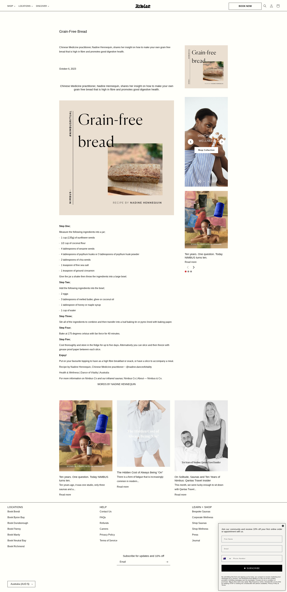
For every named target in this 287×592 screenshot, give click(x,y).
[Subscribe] (167, 561)
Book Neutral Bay (16, 540)
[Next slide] (222, 142)
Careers (104, 529)
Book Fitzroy (14, 529)
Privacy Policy (107, 534)
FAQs (103, 517)
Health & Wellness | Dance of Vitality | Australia (84, 372)
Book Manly (13, 534)
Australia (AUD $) (20, 584)
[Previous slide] (190, 142)
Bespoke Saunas (201, 511)
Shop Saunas (199, 523)
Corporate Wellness (202, 517)
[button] (245, 6)
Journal (196, 540)
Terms (224, 585)
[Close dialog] (283, 526)
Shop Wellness (200, 529)
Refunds (104, 523)
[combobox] (227, 558)
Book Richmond (16, 546)
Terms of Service (108, 540)
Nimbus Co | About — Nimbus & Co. (143, 378)
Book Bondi (13, 511)
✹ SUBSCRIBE (252, 568)
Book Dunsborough (17, 523)
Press (195, 534)
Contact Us (106, 511)
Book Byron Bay (16, 517)
